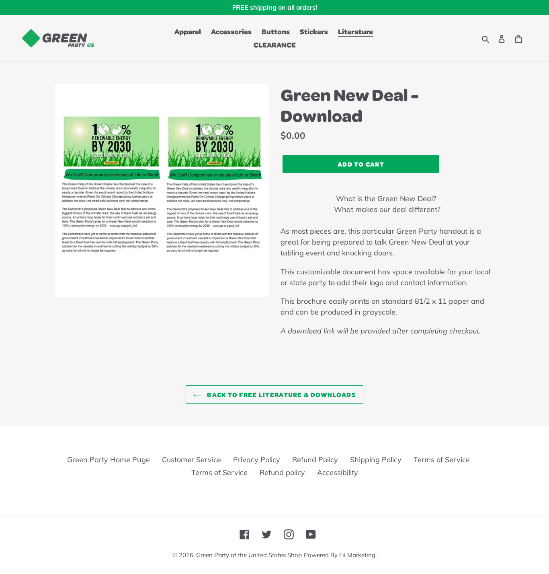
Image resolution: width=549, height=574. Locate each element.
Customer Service (191, 459)
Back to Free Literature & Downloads (280, 394)
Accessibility (337, 472)
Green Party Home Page (108, 459)
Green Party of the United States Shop (249, 555)
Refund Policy (315, 459)
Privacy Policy (256, 459)
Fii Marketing (357, 555)
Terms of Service (442, 459)
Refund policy (282, 472)
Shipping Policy (376, 459)
